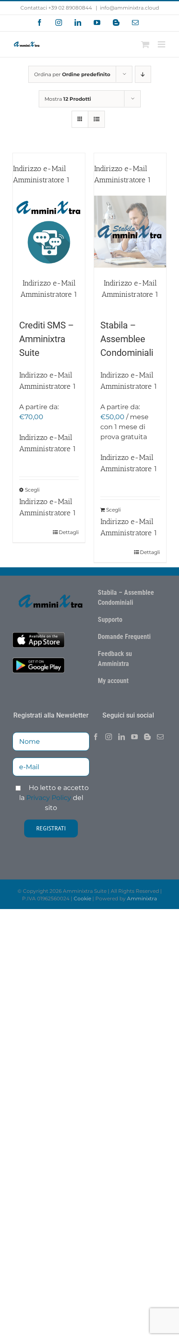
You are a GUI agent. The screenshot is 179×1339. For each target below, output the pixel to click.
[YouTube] (134, 736)
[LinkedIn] (121, 736)
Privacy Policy (48, 798)
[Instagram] (108, 736)
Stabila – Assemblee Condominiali (126, 339)
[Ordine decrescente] (143, 74)
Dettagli (69, 532)
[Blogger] (147, 736)
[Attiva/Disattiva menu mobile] (162, 44)
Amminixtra (142, 898)
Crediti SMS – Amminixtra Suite (46, 339)
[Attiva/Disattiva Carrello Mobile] (145, 44)
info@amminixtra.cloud (129, 8)
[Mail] (160, 736)
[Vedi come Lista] (96, 119)
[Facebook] (95, 736)
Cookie (82, 898)
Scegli (32, 490)
